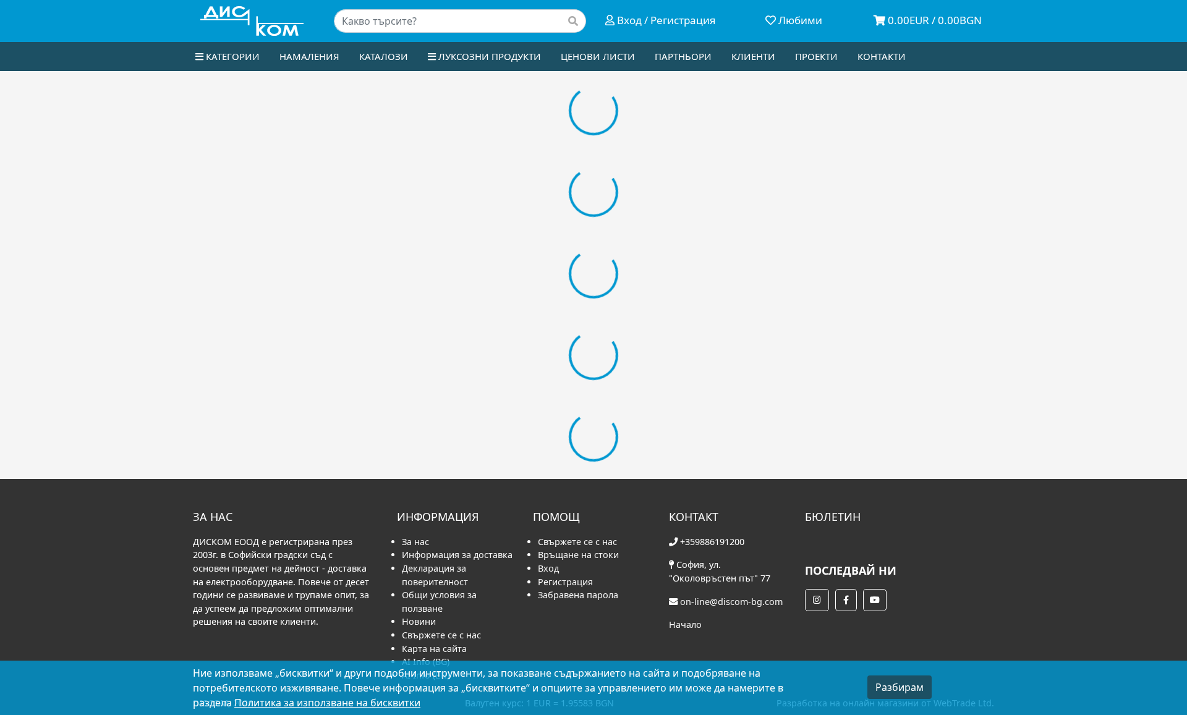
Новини (419, 621)
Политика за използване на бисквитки (327, 702)
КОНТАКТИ (881, 56)
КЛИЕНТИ (753, 56)
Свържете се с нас (441, 635)
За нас (415, 542)
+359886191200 (712, 542)
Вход (548, 568)
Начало (685, 624)
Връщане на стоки (578, 555)
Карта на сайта (434, 648)
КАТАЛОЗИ (383, 56)
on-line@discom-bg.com (731, 601)
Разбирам (899, 687)
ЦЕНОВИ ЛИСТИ (598, 56)
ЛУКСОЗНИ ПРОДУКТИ (488, 56)
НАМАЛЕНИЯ (309, 56)
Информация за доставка (457, 555)
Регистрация (565, 582)
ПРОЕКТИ (816, 56)
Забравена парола (578, 595)
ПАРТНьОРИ (683, 56)
